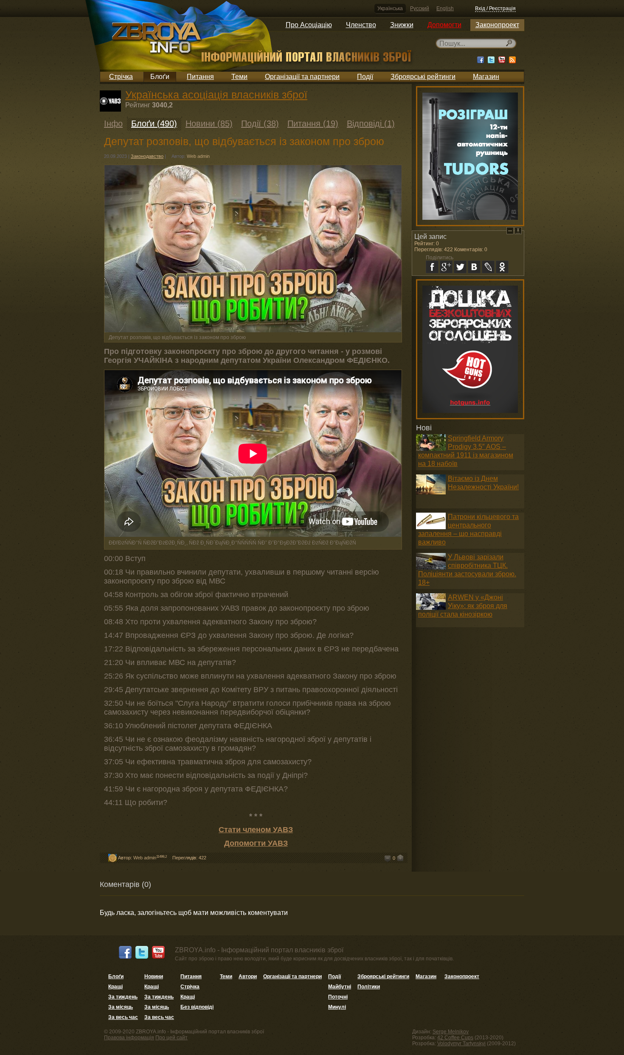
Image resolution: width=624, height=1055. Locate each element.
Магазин (486, 76)
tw (460, 267)
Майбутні (339, 987)
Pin (518, 230)
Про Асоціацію (309, 24)
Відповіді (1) (371, 123)
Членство (361, 24)
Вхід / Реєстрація (495, 8)
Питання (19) (312, 123)
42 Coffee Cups (455, 1038)
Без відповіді (197, 1007)
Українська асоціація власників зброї (216, 95)
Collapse (510, 230)
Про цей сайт (171, 1038)
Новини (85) (209, 123)
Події (365, 76)
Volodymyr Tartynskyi (461, 1044)
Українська (390, 8)
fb (432, 267)
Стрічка (121, 76)
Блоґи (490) (154, 123)
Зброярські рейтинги (423, 76)
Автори (248, 976)
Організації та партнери (302, 76)
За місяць (120, 1007)
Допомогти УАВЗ (256, 843)
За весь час (123, 1017)
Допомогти (444, 24)
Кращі (115, 987)
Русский (419, 8)
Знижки (401, 24)
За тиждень (123, 997)
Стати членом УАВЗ (256, 829)
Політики (368, 987)
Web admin (198, 156)
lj (488, 267)
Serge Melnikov (451, 1032)
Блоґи (159, 76)
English (445, 8)
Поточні (338, 997)
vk (474, 267)
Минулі (337, 1007)
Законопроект (497, 24)
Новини (153, 976)
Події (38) (260, 123)
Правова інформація (129, 1038)
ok (502, 267)
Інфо (113, 123)
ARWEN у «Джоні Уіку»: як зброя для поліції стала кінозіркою (462, 606)
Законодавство (147, 156)
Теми (239, 76)
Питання (200, 76)
